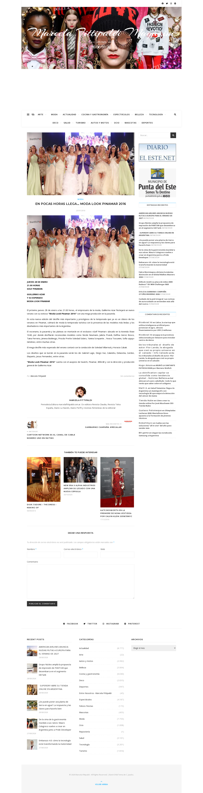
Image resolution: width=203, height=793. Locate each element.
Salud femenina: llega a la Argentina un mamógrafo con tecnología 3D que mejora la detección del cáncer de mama (157, 392)
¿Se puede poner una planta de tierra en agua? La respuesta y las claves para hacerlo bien (157, 242)
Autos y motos (100, 122)
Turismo (81, 122)
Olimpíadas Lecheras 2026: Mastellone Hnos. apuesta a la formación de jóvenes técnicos (157, 414)
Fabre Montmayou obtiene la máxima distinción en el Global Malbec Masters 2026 (157, 274)
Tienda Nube (146, 400)
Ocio (116, 122)
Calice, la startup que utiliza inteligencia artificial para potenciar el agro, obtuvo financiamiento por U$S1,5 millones (157, 326)
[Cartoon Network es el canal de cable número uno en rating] (32, 424)
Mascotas (130, 122)
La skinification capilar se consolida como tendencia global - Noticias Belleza (154, 375)
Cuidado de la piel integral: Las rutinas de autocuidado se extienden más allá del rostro (157, 301)
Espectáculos (122, 114)
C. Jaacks (129, 774)
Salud (67, 122)
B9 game (144, 433)
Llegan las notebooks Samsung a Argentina (155, 434)
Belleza (139, 114)
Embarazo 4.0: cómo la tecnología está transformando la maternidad (156, 263)
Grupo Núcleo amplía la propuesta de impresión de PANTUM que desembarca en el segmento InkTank (157, 225)
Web (103, 549)
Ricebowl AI (145, 322)
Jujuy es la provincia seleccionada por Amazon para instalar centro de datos (157, 337)
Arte (40, 114)
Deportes (147, 122)
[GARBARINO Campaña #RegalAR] (129, 422)
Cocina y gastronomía (94, 114)
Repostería (84, 731)
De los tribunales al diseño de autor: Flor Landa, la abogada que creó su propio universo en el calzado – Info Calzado (157, 349)
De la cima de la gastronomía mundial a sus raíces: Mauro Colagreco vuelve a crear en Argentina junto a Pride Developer (157, 254)
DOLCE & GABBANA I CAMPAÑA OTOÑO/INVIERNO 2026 (152, 292)
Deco (55, 122)
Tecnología (156, 114)
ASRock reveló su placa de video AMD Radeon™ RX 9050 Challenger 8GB (156, 283)
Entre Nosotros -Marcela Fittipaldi (95, 693)
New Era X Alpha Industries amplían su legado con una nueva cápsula (79, 488)
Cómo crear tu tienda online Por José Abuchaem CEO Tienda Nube (156, 403)
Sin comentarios (127, 376)
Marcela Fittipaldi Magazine (101, 32)
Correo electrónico (73, 549)
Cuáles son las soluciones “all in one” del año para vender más (155, 425)
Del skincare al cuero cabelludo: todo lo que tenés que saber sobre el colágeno (157, 381)
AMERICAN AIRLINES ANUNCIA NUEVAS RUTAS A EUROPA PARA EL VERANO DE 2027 (156, 215)
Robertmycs (146, 423)
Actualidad (69, 114)
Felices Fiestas (86, 706)
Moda (54, 114)
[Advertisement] (101, 89)
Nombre (31, 549)
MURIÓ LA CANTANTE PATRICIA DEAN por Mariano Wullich (157, 366)
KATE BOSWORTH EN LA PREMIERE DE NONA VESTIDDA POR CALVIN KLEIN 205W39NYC (116, 513)
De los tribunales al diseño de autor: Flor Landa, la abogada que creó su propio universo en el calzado (156, 357)
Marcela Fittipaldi (38, 376)
